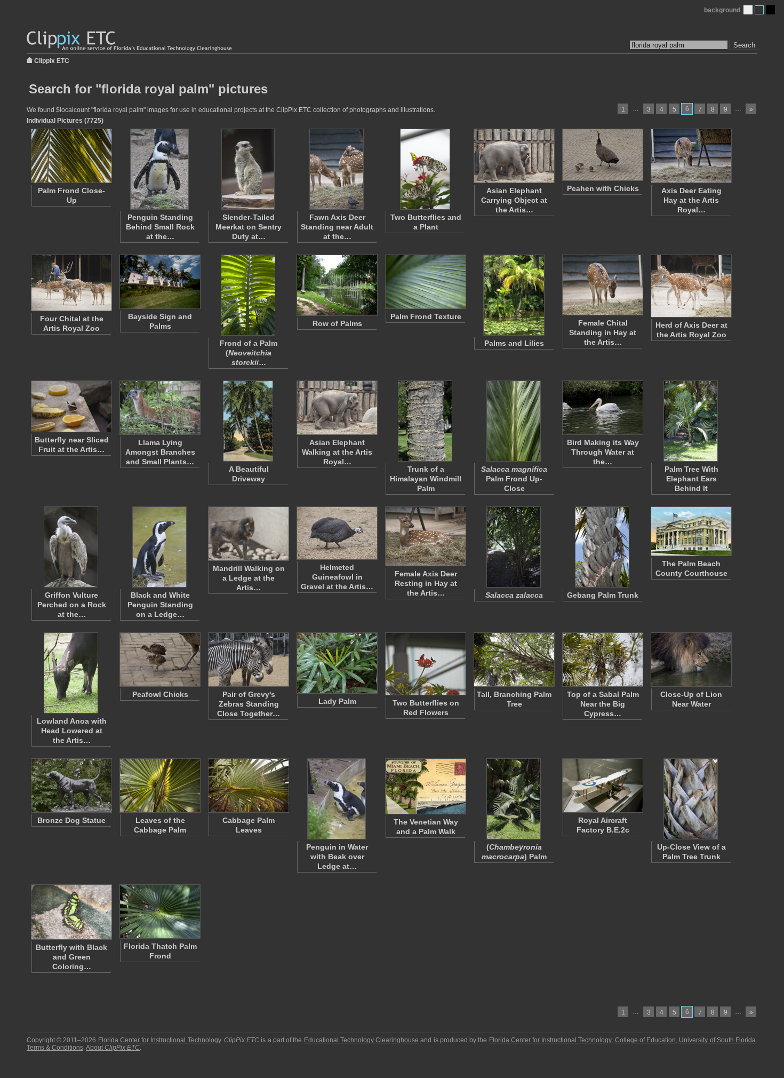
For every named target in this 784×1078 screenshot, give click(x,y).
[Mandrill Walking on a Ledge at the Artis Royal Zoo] (248, 533)
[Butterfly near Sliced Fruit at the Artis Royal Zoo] (71, 406)
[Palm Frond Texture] (425, 282)
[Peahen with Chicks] (602, 155)
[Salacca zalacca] (514, 547)
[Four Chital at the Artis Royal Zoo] (71, 283)
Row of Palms (337, 323)
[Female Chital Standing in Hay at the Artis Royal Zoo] (602, 285)
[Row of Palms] (337, 285)
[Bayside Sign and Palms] (159, 282)
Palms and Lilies (514, 343)
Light (748, 9)
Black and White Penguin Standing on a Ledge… (160, 605)
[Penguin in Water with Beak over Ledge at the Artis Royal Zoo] (337, 798)
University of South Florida (717, 1040)
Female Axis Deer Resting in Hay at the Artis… (426, 583)
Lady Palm (337, 701)
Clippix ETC (51, 60)
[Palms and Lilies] (514, 295)
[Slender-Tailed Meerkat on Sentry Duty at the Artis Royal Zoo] (248, 169)
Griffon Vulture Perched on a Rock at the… (71, 605)
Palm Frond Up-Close (514, 479)
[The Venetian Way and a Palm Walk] (425, 786)
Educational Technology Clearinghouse (361, 1040)
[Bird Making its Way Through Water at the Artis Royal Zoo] (602, 408)
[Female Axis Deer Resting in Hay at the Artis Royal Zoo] (425, 536)
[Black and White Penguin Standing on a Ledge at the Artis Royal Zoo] (159, 547)
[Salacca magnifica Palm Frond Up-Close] (514, 421)
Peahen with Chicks (603, 188)
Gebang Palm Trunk (602, 595)
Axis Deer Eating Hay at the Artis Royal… (691, 200)
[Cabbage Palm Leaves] (248, 785)
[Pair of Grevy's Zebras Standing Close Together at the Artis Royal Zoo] (248, 659)
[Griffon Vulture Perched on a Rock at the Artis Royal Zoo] (71, 547)
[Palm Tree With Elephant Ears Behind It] (691, 421)
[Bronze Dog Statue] (71, 785)
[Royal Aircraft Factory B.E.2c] (602, 785)
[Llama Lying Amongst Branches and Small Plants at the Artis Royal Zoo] (159, 408)
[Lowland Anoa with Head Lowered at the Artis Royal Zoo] (71, 673)
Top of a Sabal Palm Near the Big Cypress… (603, 704)
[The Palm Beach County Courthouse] (691, 531)
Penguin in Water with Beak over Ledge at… (337, 856)
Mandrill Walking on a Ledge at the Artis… (249, 578)
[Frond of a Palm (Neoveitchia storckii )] (248, 295)
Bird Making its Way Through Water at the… (603, 452)
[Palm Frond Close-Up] (71, 156)
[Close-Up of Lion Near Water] (691, 659)
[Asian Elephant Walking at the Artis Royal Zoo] (337, 408)
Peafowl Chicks (160, 694)
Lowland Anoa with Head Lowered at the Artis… (72, 730)
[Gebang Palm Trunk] (602, 547)
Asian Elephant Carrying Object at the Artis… (514, 200)
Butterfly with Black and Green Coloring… (71, 957)
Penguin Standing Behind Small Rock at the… (160, 227)
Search (744, 45)
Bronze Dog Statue (71, 820)
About (113, 1047)
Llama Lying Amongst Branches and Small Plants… (160, 452)
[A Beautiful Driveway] (248, 421)
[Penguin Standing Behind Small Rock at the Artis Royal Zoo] (159, 169)
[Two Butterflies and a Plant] (425, 169)
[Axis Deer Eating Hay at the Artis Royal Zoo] (691, 156)
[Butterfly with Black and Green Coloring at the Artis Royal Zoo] (71, 912)
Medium (759, 9)
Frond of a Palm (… (248, 353)
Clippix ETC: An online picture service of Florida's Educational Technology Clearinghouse (130, 41)
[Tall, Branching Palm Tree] (514, 659)
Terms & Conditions (55, 1047)
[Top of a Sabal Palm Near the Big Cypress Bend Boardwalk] (602, 659)
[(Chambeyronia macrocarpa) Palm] (514, 798)
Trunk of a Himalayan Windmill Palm (425, 479)
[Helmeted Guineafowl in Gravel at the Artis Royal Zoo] (337, 533)
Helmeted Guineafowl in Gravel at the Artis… (337, 577)
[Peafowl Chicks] (159, 659)
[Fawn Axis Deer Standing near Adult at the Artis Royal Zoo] (337, 169)
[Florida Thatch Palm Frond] (159, 911)
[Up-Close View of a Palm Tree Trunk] (691, 798)
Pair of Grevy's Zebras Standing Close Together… (248, 704)
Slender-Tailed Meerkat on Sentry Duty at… (248, 227)
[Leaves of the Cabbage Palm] (159, 785)
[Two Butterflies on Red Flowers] (425, 663)
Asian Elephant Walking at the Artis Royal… (337, 452)
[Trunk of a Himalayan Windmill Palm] (425, 421)
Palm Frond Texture (425, 316)
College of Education (645, 1040)
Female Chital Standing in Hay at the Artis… (602, 332)
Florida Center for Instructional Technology (159, 1040)
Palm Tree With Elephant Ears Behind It (691, 479)
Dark (770, 9)
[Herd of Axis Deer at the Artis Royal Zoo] (691, 286)
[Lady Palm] (337, 663)
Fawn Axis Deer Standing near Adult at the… (337, 227)
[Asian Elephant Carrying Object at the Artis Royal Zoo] (514, 156)
